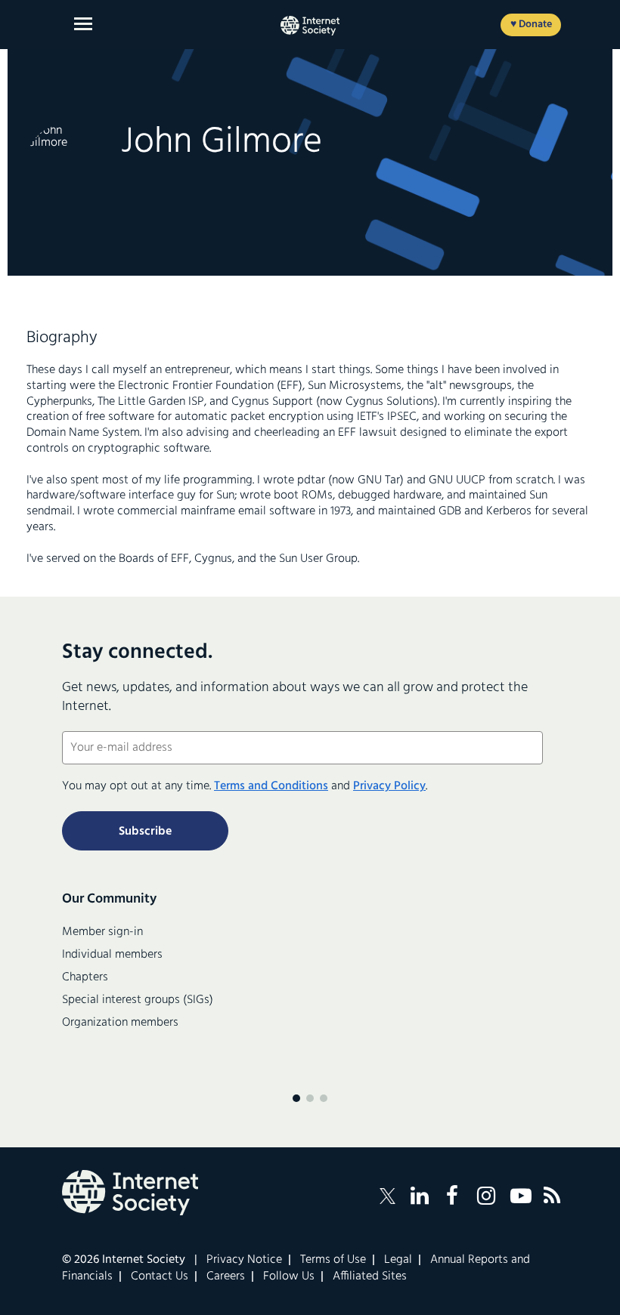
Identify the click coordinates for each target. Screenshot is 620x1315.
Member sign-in (102, 932)
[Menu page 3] (323, 1098)
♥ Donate (531, 24)
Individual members (112, 955)
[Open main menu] (83, 24)
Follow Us (289, 1276)
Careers (225, 1276)
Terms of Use (333, 1260)
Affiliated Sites (370, 1276)
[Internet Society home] (310, 25)
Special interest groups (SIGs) (137, 1000)
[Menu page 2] (310, 1098)
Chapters (85, 977)
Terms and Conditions (271, 786)
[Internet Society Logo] (130, 1192)
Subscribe (145, 831)
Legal (398, 1260)
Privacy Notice (244, 1260)
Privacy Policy (389, 786)
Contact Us (159, 1276)
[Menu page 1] (296, 1098)
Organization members (120, 1023)
